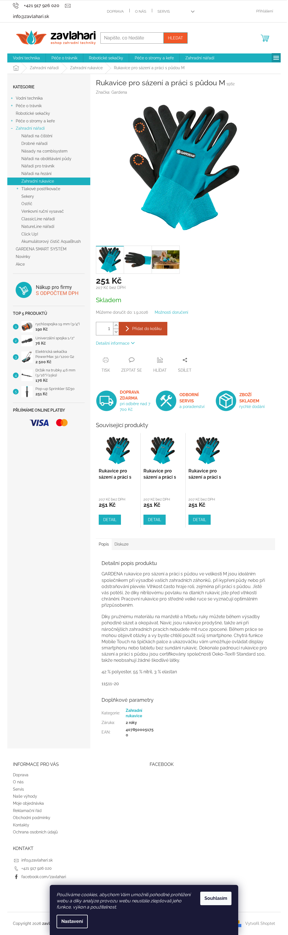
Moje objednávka (28, 803)
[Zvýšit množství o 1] (116, 325)
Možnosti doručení (171, 312)
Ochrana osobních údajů (35, 832)
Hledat (175, 38)
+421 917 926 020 (36, 868)
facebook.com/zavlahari (43, 877)
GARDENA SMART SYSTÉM (41, 249)
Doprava (115, 11)
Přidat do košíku (146, 328)
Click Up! (29, 234)
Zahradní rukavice (37, 181)
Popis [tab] (104, 544)
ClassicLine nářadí (38, 219)
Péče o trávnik (29, 106)
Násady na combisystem (44, 151)
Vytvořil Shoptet (260, 923)
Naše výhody (25, 796)
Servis (164, 11)
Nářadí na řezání (36, 173)
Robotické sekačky (33, 113)
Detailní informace (112, 343)
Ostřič (26, 203)
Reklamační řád (27, 810)
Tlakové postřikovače (40, 189)
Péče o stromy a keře (35, 121)
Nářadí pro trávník (37, 166)
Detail (109, 519)
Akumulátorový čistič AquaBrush (51, 241)
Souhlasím (215, 898)
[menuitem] (26, 57)
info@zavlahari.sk (37, 860)
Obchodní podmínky (31, 817)
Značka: (111, 92)
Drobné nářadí (34, 143)
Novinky (23, 256)
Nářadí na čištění (36, 136)
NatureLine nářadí (37, 226)
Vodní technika (29, 98)
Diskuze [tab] (121, 544)
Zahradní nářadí (30, 128)
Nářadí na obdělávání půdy (46, 158)
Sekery (27, 196)
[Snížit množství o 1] (116, 332)
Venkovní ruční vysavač (42, 211)
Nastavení (72, 921)
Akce (20, 264)
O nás (140, 11)
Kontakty (21, 825)
